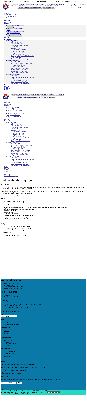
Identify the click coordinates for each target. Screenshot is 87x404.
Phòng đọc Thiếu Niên (17, 53)
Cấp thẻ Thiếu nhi (16, 43)
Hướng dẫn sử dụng (10, 14)
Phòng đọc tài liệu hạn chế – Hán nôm (22, 56)
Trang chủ (7, 20)
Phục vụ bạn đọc (12, 40)
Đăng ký (19, 382)
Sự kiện (6, 89)
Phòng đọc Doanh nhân (18, 54)
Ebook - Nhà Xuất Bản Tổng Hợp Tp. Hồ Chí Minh (15, 32)
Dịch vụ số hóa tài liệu (17, 66)
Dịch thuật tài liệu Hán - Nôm (19, 71)
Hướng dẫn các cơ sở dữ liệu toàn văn (22, 77)
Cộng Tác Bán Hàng (10, 343)
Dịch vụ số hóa (8, 285)
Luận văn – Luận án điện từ (15, 25)
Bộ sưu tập (10, 27)
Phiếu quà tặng (8, 342)
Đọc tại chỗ (14, 46)
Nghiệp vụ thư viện (13, 60)
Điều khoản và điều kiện (11, 297)
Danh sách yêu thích (10, 355)
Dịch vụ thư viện (9, 39)
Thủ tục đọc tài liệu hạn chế (19, 80)
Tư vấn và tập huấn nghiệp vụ (20, 72)
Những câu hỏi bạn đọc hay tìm (20, 83)
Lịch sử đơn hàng (9, 353)
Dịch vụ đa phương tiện (11, 176)
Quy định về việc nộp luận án (19, 82)
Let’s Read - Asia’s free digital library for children (14, 35)
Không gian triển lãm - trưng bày (20, 59)
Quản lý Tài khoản (9, 351)
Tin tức (6, 85)
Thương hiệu (8, 340)
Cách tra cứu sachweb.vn (18, 79)
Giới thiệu (7, 88)
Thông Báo (7, 86)
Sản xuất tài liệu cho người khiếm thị (22, 62)
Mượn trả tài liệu (16, 48)
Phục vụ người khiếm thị (18, 49)
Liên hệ (6, 331)
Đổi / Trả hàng (8, 332)
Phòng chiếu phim (16, 57)
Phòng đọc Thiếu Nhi (17, 51)
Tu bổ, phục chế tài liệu (18, 65)
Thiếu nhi (7, 37)
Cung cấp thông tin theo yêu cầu (20, 68)
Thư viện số (7, 23)
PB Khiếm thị (8, 18)
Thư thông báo (8, 356)
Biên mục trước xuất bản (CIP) (20, 69)
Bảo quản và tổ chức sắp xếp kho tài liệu (23, 63)
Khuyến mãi (7, 345)
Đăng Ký (6, 13)
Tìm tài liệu (7, 22)
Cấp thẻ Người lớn (16, 42)
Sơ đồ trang (7, 334)
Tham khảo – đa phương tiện (19, 45)
